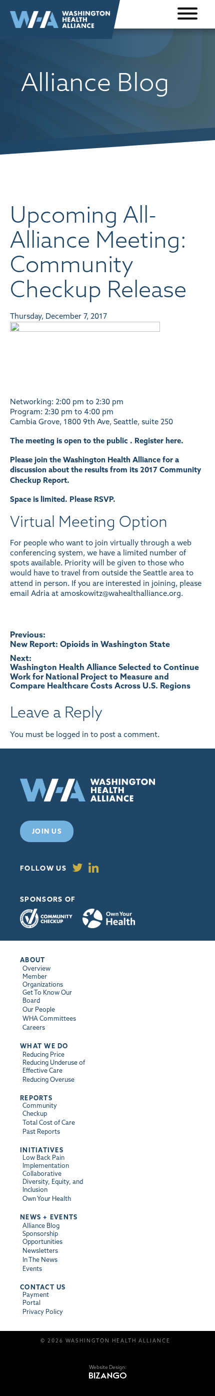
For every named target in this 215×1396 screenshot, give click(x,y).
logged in (72, 734)
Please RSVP (91, 499)
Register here (157, 440)
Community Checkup (46, 918)
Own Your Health (108, 919)
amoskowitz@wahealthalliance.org (120, 593)
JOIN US (47, 831)
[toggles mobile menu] (187, 14)
